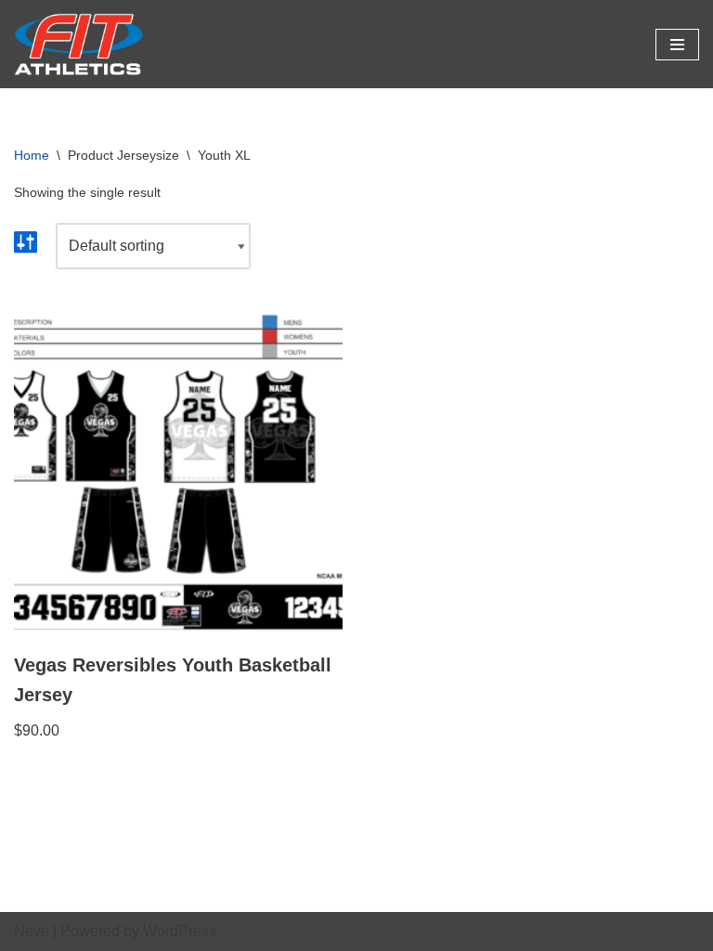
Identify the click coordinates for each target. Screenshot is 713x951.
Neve (31, 931)
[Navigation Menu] (677, 44)
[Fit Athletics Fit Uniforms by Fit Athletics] (79, 44)
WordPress (179, 931)
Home (31, 155)
